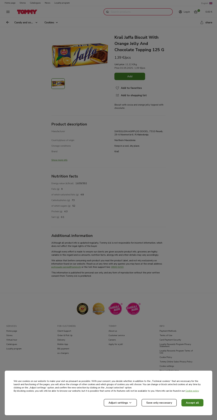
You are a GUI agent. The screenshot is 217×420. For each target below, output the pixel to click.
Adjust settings (118, 402)
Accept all (192, 402)
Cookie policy (192, 391)
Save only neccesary (159, 402)
